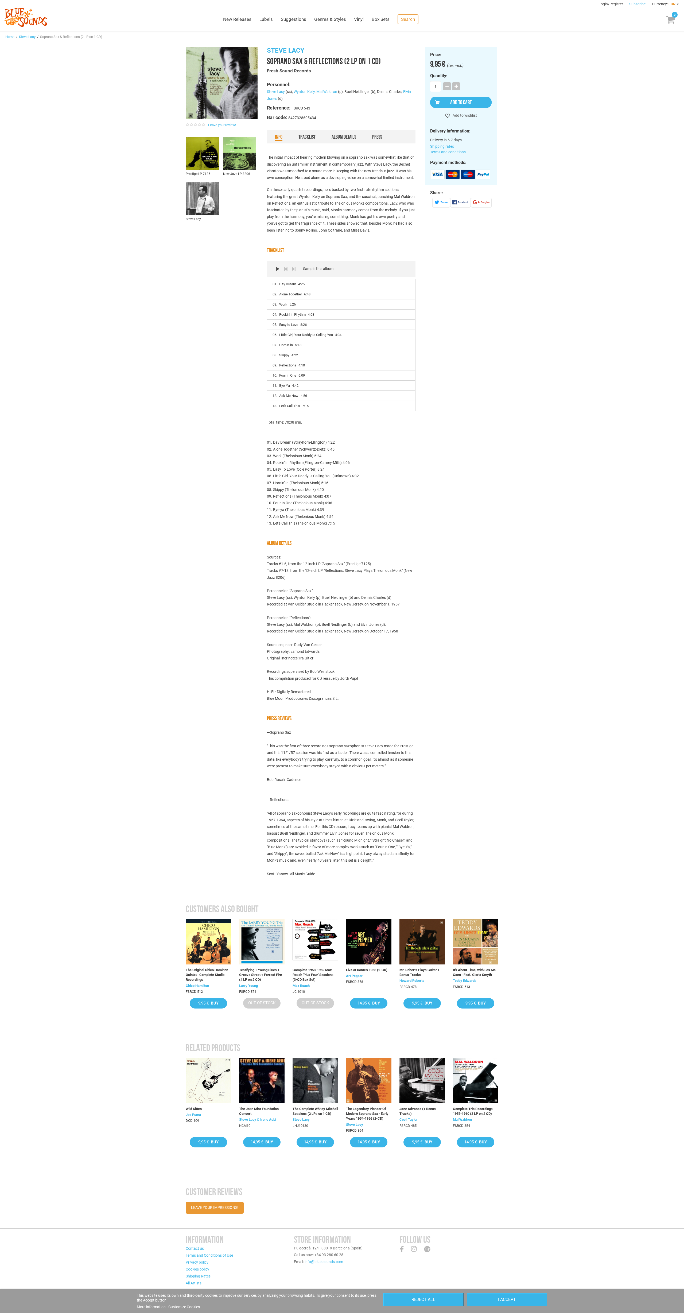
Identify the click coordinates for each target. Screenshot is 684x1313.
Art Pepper (354, 976)
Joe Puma (193, 1115)
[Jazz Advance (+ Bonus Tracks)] (422, 1080)
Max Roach (301, 986)
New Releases (237, 19)
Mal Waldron (326, 91)
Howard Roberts (411, 981)
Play (278, 269)
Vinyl (359, 19)
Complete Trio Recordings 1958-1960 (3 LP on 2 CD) (473, 1111)
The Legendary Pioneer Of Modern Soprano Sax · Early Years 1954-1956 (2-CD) (367, 1113)
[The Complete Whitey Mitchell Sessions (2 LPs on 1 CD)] (315, 1080)
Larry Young (248, 986)
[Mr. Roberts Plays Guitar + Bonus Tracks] (422, 941)
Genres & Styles (330, 19)
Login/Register (611, 4)
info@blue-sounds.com (324, 1262)
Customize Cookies (184, 1307)
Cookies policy (197, 1269)
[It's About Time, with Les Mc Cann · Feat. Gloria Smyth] (475, 941)
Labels (266, 19)
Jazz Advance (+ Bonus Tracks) (417, 1111)
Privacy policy (197, 1262)
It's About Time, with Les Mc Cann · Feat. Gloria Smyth (474, 972)
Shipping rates (442, 146)
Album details (344, 137)
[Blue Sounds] (26, 17)
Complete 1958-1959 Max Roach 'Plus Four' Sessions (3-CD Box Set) (313, 975)
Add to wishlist (464, 115)
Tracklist (307, 137)
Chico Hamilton (197, 986)
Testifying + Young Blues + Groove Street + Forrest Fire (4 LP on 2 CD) (260, 975)
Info (278, 137)
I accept (507, 1299)
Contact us (195, 1248)
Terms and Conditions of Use (209, 1255)
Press (377, 137)
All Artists (193, 1283)
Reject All (423, 1299)
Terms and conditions (448, 152)
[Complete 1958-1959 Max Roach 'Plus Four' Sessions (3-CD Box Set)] (315, 941)
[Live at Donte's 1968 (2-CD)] (368, 941)
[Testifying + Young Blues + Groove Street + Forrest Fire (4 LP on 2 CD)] (262, 941)
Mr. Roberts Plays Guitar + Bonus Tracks (419, 972)
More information (151, 1307)
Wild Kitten (194, 1109)
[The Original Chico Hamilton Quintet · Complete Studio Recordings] (208, 941)
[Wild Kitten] (208, 1080)
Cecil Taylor (408, 1119)
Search (408, 19)
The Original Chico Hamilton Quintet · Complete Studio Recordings (207, 975)
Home (9, 37)
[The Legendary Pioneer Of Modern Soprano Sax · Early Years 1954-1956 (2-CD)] (368, 1080)
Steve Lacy (27, 37)
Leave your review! (222, 125)
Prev (286, 269)
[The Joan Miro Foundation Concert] (262, 1080)
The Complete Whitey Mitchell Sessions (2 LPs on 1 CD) (315, 1111)
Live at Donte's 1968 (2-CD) (366, 970)
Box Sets (381, 19)
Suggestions (293, 19)
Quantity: (439, 75)
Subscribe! (638, 4)
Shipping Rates (198, 1276)
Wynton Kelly (304, 91)
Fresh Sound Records (289, 70)
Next (294, 269)
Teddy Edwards (464, 981)
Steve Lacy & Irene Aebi (257, 1119)
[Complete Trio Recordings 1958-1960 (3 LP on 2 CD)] (475, 1080)
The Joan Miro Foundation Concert (259, 1111)
